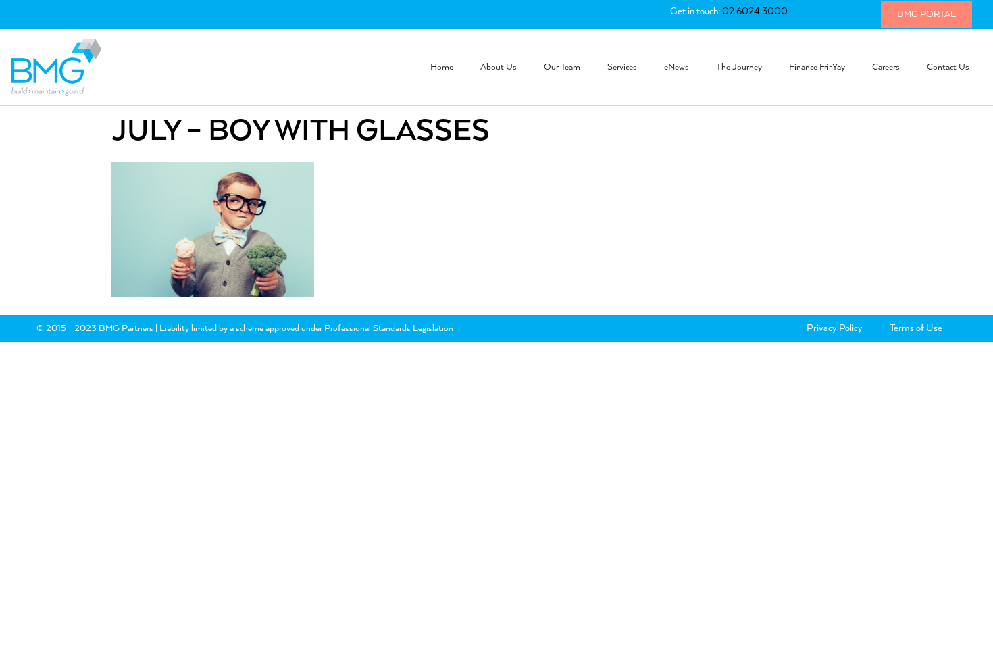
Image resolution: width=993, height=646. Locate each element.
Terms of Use (916, 328)
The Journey (739, 67)
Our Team (562, 67)
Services (622, 67)
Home (441, 67)
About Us (498, 67)
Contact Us (948, 67)
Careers (886, 67)
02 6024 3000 (755, 11)
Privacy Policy (835, 328)
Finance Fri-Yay (817, 67)
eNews (676, 67)
